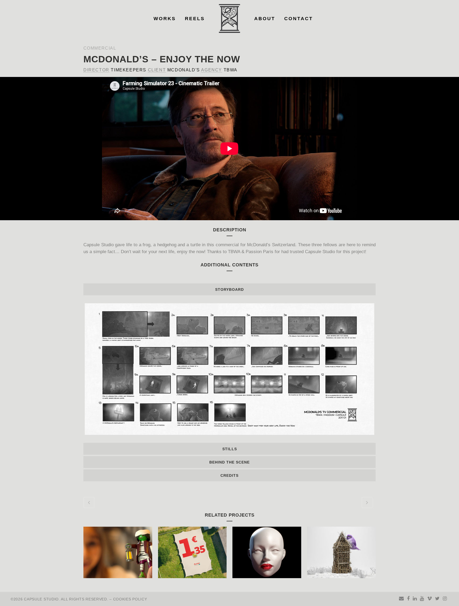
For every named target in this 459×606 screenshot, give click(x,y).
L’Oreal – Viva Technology (266, 550)
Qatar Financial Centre (341, 550)
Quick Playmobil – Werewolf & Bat (121, 550)
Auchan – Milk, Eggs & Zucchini (192, 550)
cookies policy (130, 599)
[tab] (229, 289)
